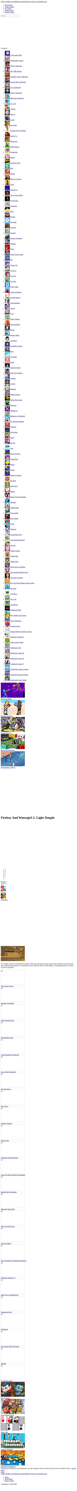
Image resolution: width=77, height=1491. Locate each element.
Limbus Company (6, 1123)
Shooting (13, 502)
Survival (13, 545)
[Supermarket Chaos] (13, 1036)
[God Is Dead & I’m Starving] (13, 1053)
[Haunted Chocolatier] (13, 1001)
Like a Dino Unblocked (8, 1072)
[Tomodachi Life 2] (13, 1310)
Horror (12, 330)
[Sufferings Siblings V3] (13, 1276)
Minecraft (13, 405)
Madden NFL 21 (6, 733)
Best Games (8, 5)
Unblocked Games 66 (17, 653)
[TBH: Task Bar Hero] (13, 1019)
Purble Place (14, 459)
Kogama (13, 378)
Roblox (12, 491)
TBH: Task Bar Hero (7, 1020)
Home (7, 1477)
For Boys (13, 271)
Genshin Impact (15, 297)
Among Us (13, 136)
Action (12, 120)
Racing (12, 470)
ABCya (12, 114)
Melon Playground (16, 400)
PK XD (12, 443)
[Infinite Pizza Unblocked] (13, 1190)
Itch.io (12, 362)
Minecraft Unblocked (17, 98)
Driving (12, 217)
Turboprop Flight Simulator (9, 1158)
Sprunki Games (15, 626)
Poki (11, 448)
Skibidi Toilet (14, 508)
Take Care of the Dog (8, 1226)
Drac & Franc (5, 1398)
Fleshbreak (4, 1329)
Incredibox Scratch (16, 346)
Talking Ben (14, 556)
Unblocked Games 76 (17, 658)
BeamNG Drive (15, 163)
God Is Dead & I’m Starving (10, 1055)
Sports (12, 524)
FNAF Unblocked (16, 66)
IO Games (8, 8)
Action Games (9, 7)
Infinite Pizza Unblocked (9, 1192)
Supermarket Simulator (17, 540)
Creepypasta (14, 201)
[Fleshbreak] (13, 1327)
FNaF (12, 249)
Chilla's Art (13, 190)
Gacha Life (13, 265)
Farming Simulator (16, 238)
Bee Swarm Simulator (8, 750)
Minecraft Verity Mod (8, 1209)
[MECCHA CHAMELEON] (13, 1293)
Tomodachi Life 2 (6, 1312)
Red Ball (13, 481)
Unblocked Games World (18, 680)
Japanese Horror (15, 368)
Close (2, 1472)
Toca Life (13, 599)
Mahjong (13, 389)
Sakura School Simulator (18, 497)
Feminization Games (16, 60)
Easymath (13, 222)
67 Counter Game (6, 1381)
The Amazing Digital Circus (19, 572)
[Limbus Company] (13, 1121)
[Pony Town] (13, 1104)
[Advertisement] (38, 32)
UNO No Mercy (6, 1243)
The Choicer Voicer (7, 986)
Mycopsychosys (6, 1089)
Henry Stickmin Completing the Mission (13, 1261)
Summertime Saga (16, 535)
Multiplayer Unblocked (17, 416)
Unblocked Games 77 (17, 664)
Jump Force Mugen (16, 373)
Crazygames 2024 (16, 55)
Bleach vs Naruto (15, 179)
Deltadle (3, 1364)
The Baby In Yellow (16, 578)
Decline (7, 1472)
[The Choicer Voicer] (13, 984)
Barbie (12, 157)
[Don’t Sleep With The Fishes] (13, 1345)
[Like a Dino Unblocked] (13, 1070)
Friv (11, 260)
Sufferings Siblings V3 (8, 1278)
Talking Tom (14, 561)
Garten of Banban (16, 292)
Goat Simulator (15, 303)
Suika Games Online (16, 642)
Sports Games (9, 10)
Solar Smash (14, 518)
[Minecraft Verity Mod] (13, 1207)
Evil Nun (13, 227)
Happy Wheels (15, 319)
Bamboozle (13, 152)
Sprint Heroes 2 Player (8, 767)
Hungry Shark (14, 335)
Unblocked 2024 (15, 648)
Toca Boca (13, 594)
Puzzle (12, 464)
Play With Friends (16, 71)
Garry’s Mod (14, 287)
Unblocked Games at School (19, 669)
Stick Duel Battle (6, 699)
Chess (12, 184)
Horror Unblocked (16, 93)
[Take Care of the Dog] (13, 1224)
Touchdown (14, 605)
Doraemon (13, 206)
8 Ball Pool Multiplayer (8, 1466)
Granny (12, 308)
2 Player (12, 109)
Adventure (13, 125)
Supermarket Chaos (7, 1037)
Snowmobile (14, 513)
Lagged (12, 384)
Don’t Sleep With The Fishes (10, 1346)
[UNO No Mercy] (13, 1242)
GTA (12, 314)
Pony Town (4, 1106)
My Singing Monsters (17, 421)
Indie (11, 351)
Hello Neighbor (15, 324)
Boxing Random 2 (7, 716)
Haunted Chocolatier (7, 1003)
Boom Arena (5, 1140)
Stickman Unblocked (17, 637)
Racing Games (9, 12)
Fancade (13, 233)
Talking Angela (15, 551)
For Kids (13, 281)
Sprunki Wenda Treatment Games (21, 631)
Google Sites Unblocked (18, 82)
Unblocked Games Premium (19, 675)
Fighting (13, 244)
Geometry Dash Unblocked (19, 77)
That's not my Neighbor (17, 567)
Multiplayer (14, 411)
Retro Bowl (14, 486)
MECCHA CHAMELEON (9, 1295)
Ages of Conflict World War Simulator (13, 1175)
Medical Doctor (15, 394)
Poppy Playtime (15, 454)
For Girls (13, 276)
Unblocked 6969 (15, 610)
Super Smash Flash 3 (7, 1415)
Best (11, 168)
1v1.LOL (13, 104)
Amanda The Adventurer (18, 130)
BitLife (12, 174)
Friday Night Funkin (16, 254)
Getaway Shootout (7, 1449)
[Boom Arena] (13, 1139)
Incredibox (13, 341)
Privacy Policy (9, 1481)
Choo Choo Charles (16, 195)
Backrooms (13, 141)
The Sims (13, 588)
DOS (12, 211)
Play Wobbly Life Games (18, 615)
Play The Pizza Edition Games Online (22, 583)
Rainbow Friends (15, 475)
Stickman (13, 529)
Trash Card (4, 1432)
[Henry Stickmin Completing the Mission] (13, 1259)
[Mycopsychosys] (13, 1087)
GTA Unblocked (15, 87)
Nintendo (13, 427)
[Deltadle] (13, 1362)
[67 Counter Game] (13, 1379)
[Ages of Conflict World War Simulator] (13, 1173)
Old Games (13, 432)
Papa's (12, 438)
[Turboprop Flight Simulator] (13, 1156)
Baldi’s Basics (14, 147)
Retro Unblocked (15, 621)
